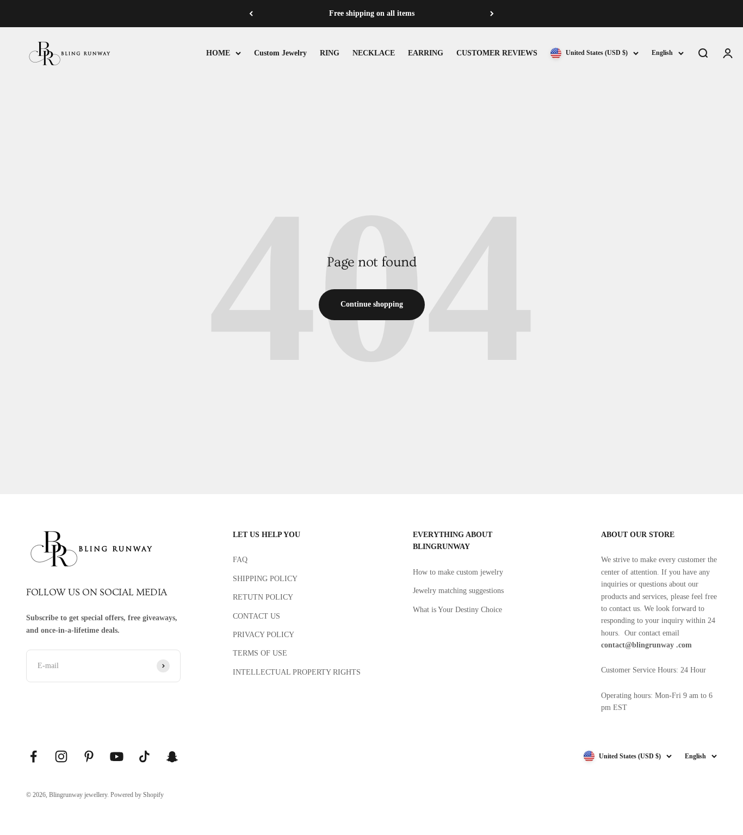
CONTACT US (256, 616)
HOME (218, 53)
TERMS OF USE (260, 653)
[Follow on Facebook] (33, 756)
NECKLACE (373, 53)
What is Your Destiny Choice (457, 610)
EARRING (425, 53)
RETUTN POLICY (263, 597)
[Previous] (251, 14)
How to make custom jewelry (458, 572)
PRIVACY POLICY (263, 635)
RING (329, 53)
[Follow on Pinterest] (89, 756)
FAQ (240, 560)
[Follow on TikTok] (144, 756)
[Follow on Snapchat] (172, 756)
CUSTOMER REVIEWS (496, 53)
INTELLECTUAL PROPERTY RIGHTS (297, 672)
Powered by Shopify (137, 795)
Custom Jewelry (280, 53)
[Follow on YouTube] (116, 756)
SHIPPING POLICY (265, 579)
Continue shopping (371, 304)
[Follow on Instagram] (61, 756)
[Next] (492, 14)
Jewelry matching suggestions (458, 591)
